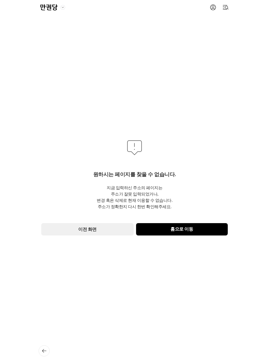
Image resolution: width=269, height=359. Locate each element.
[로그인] (213, 7)
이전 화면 (87, 229)
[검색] (225, 7)
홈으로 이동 (181, 229)
